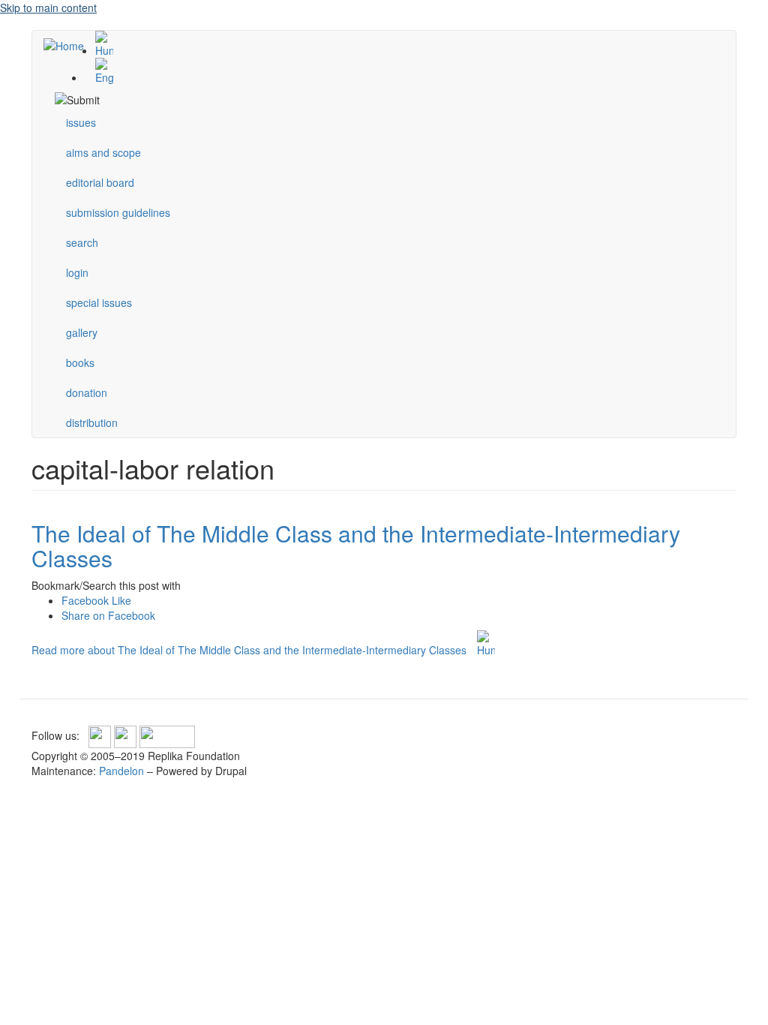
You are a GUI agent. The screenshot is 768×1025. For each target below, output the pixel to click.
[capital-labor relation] (399, 44)
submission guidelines (118, 212)
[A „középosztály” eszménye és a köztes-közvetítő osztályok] (486, 643)
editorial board (100, 182)
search (82, 242)
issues (81, 122)
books (80, 362)
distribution (92, 422)
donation (86, 392)
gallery (82, 332)
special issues (99, 302)
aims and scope (103, 152)
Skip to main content (48, 7)
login (77, 272)
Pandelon (121, 770)
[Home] (69, 45)
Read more (249, 649)
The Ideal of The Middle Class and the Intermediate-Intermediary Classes (356, 545)
